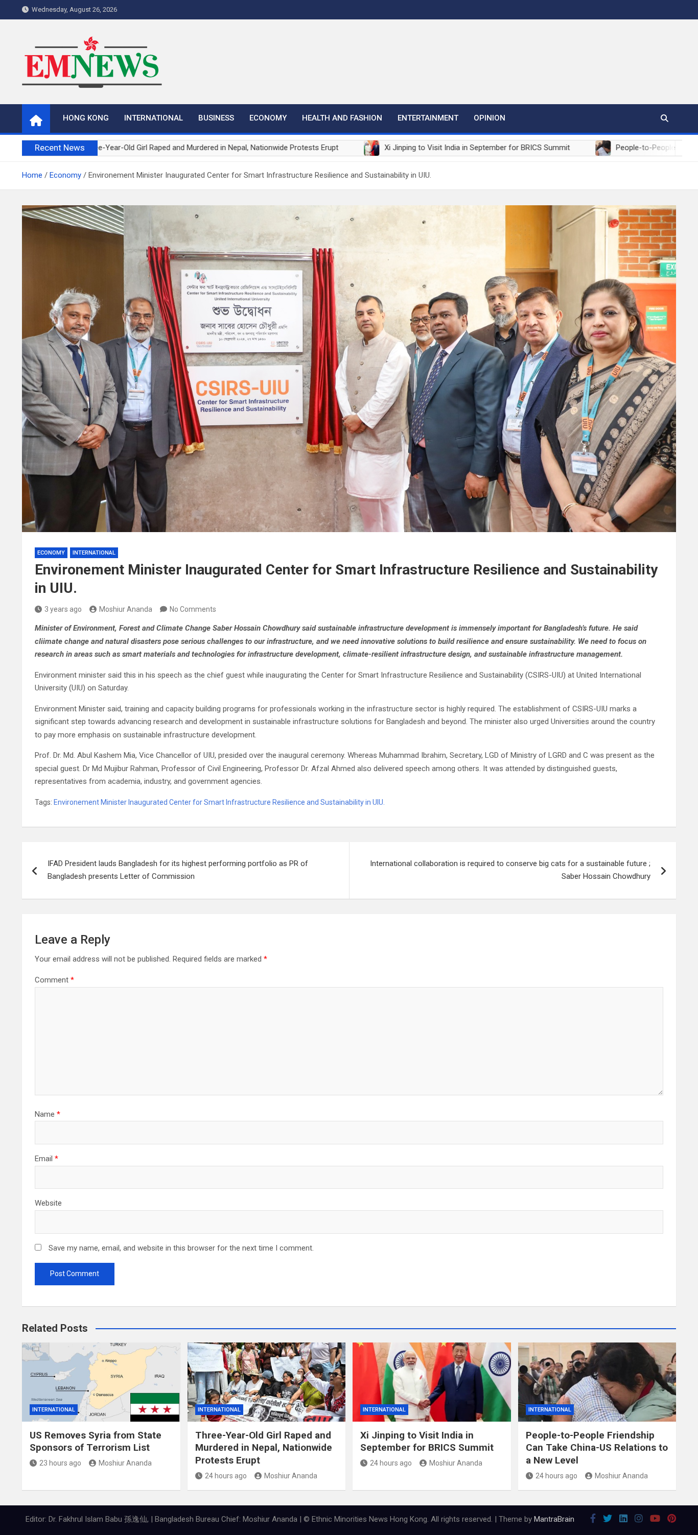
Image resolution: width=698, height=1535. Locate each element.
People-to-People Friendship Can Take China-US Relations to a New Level (597, 1447)
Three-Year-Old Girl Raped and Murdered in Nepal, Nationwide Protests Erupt (263, 1447)
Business (216, 118)
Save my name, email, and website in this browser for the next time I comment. (181, 1248)
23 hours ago (60, 1463)
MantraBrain (554, 1519)
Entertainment (428, 118)
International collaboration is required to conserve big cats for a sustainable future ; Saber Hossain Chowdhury (510, 870)
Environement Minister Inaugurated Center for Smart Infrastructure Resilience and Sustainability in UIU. (219, 802)
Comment (54, 980)
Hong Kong (86, 118)
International (153, 118)
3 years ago (63, 609)
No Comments (193, 609)
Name (47, 1114)
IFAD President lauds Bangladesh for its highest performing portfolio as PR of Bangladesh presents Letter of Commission (178, 870)
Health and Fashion (342, 118)
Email (46, 1158)
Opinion (489, 118)
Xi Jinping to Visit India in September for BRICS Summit (427, 1441)
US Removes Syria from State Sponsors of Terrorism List (95, 1441)
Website (48, 1203)
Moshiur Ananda (125, 609)
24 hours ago (226, 1476)
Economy (268, 118)
